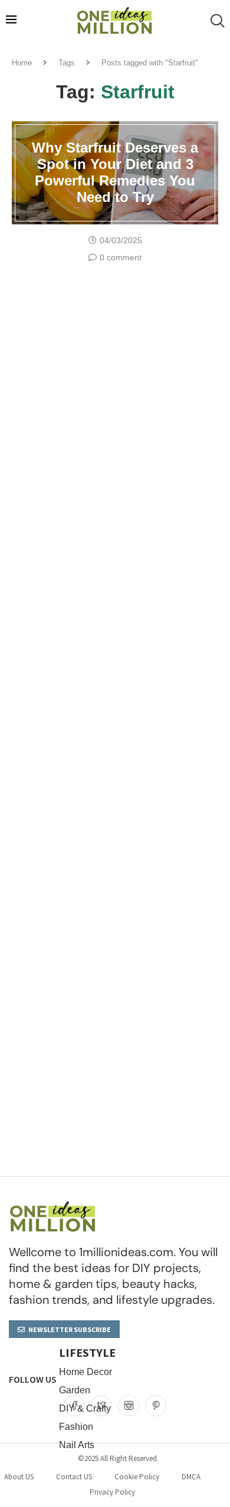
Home (22, 62)
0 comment (121, 257)
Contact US (74, 1477)
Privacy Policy (112, 1492)
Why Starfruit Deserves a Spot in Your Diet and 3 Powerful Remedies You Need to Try (115, 172)
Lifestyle (87, 1353)
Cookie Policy (136, 1477)
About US (19, 1477)
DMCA (191, 1477)
